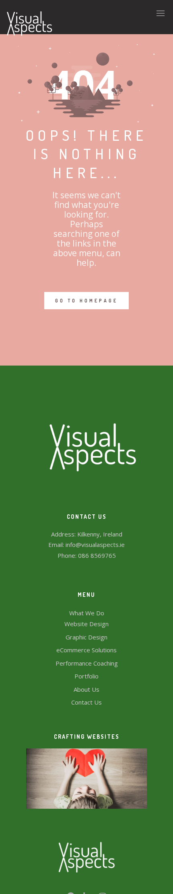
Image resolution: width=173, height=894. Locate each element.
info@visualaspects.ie (95, 545)
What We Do (86, 613)
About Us (86, 689)
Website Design (86, 624)
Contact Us (86, 702)
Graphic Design (86, 637)
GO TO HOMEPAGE (86, 301)
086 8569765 (97, 555)
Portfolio (86, 676)
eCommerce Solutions (86, 650)
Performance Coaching (87, 663)
